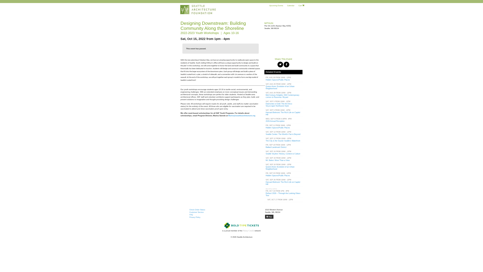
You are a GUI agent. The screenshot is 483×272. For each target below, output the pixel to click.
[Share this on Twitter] (280, 64)
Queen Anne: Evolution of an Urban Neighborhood (280, 87)
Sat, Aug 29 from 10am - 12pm (278, 84)
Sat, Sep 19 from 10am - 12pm (278, 151)
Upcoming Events (276, 6)
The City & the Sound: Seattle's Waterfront (283, 141)
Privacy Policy (194, 217)
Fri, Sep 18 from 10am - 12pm (278, 145)
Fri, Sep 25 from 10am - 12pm (278, 173)
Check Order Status (197, 210)
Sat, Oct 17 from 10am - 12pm (280, 200)
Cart (300, 6)
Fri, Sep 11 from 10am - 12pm (278, 125)
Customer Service (196, 212)
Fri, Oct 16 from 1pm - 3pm (277, 191)
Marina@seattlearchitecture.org (241, 116)
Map (270, 217)
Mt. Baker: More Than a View (278, 160)
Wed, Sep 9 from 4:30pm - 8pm (279, 119)
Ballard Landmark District (276, 147)
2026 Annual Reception (275, 121)
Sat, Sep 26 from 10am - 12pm (278, 180)
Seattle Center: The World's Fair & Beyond (283, 134)
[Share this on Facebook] (286, 64)
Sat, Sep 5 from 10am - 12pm (278, 101)
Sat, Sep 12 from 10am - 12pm (278, 132)
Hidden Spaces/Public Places (278, 80)
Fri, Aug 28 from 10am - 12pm (278, 77)
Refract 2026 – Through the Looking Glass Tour (283, 194)
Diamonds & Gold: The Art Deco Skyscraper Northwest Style (279, 105)
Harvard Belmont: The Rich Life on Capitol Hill (283, 113)
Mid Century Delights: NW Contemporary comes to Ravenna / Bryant (282, 96)
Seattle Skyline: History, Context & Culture (283, 154)
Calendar (290, 6)
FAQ (191, 215)
